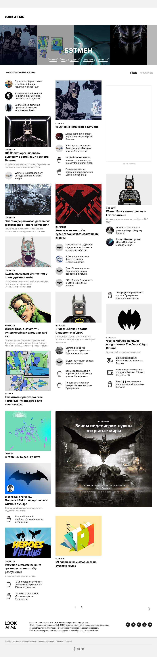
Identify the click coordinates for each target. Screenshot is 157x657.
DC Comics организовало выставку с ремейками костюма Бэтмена (27, 156)
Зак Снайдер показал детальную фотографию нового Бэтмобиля (27, 223)
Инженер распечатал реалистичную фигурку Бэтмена (129, 230)
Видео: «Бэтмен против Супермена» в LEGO (72, 331)
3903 (21, 270)
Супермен (74, 60)
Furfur (78, 649)
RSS (150, 624)
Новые (133, 73)
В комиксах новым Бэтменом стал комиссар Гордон (129, 360)
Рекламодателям (29, 641)
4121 (72, 326)
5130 (21, 561)
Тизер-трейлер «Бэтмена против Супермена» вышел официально (129, 295)
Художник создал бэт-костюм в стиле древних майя (26, 275)
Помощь (68, 641)
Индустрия (104, 422)
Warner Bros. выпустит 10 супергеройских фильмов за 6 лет (26, 332)
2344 (123, 208)
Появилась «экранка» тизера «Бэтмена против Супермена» (78, 385)
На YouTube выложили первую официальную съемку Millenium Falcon (79, 160)
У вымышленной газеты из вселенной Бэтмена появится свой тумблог (28, 96)
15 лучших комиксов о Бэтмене (77, 127)
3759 (21, 326)
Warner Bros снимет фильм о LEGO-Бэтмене (126, 213)
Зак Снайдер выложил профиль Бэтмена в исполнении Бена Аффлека (27, 109)
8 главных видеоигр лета (22, 457)
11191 (73, 227)
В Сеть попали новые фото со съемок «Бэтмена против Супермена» (77, 260)
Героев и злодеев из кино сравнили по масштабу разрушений (23, 568)
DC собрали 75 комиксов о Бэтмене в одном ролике (79, 283)
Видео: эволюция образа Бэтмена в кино (79, 362)
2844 (123, 337)
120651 (21, 394)
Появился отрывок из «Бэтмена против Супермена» (27, 596)
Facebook (128, 624)
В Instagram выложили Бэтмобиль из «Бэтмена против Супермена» (78, 148)
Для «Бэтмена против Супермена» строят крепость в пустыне (77, 271)
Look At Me (14, 17)
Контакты (17, 641)
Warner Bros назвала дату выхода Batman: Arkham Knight (29, 176)
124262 (72, 123)
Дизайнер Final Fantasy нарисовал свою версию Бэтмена (79, 136)
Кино (63, 60)
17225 (71, 559)
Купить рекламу (129, 164)
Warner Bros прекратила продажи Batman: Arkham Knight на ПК (130, 372)
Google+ (144, 624)
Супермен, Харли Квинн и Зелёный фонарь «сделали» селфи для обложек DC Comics (28, 85)
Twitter (139, 624)
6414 (21, 150)
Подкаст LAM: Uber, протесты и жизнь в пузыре (26, 502)
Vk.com (133, 624)
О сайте (8, 641)
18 (29, 454)
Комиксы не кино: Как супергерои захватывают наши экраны (77, 234)
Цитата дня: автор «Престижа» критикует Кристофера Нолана (77, 350)
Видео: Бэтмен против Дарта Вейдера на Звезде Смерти (128, 242)
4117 (21, 218)
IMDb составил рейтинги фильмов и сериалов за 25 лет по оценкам (28, 584)
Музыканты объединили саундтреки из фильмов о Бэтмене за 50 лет (79, 247)
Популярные (146, 73)
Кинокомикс (103, 60)
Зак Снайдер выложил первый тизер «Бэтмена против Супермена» (78, 374)
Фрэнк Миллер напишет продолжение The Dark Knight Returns (126, 344)
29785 (21, 454)
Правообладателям (46, 641)
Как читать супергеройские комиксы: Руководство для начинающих (24, 401)
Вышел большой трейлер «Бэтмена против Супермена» (29, 519)
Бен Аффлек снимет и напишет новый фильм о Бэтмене (130, 384)
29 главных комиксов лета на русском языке (76, 564)
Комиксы (53, 60)
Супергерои (88, 60)
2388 (38, 497)
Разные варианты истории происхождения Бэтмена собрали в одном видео (79, 173)
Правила (59, 641)
